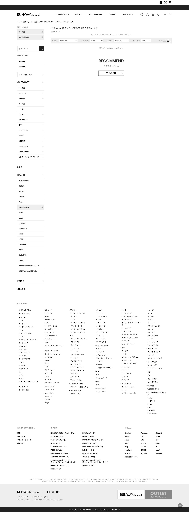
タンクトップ (23, 343)
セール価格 (22, 66)
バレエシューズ (152, 335)
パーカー (22, 330)
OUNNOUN (48, 396)
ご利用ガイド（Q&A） (40, 496)
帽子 (20, 125)
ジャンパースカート (51, 329)
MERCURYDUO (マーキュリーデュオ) (63, 433)
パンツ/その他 (101, 342)
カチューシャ (100, 355)
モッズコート (75, 348)
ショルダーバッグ (128, 344)
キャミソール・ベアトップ (28, 339)
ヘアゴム (99, 348)
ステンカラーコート (77, 354)
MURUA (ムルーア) (88, 433)
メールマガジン (153, 14)
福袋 (97, 381)
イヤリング (48, 373)
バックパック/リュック (130, 316)
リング (47, 367)
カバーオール (75, 377)
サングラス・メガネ (51, 351)
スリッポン (151, 332)
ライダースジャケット (77, 329)
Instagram (170, 2)
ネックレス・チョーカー (53, 354)
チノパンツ (100, 329)
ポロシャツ (23, 355)
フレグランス (126, 373)
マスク (21, 378)
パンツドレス (49, 332)
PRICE (20, 281)
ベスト (72, 319)
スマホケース (23, 369)
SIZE (19, 167)
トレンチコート (75, 358)
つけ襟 (47, 376)
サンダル (150, 316)
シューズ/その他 (153, 345)
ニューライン (49, 393)
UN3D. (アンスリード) (89, 453)
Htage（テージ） (56, 469)
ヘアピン (99, 361)
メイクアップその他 (129, 393)
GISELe (143, 443)
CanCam (128, 450)
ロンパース (48, 323)
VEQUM (47, 399)
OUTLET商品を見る (25, 74)
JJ (156, 446)
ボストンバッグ (127, 319)
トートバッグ (126, 313)
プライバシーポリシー (25, 499)
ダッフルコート (75, 345)
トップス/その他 (24, 359)
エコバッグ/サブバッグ (130, 337)
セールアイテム (24, 314)
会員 (147, 14)
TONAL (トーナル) (88, 457)
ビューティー (126, 367)
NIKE (149, 407)
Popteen (128, 433)
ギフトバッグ (100, 388)
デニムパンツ (100, 338)
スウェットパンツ (102, 332)
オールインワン (50, 319)
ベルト (47, 342)
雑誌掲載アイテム (131, 457)
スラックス (100, 335)
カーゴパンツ (100, 326)
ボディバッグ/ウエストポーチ (131, 324)
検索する (170, 14)
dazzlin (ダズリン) (57, 436)
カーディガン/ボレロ (26, 327)
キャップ (125, 351)
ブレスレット (49, 370)
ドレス (47, 316)
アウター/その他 (76, 380)
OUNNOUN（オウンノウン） (60, 465)
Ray (126, 446)
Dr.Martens (151, 410)
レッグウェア (49, 357)
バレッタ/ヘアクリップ (104, 358)
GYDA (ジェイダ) (56, 443)
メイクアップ (126, 383)
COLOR (21, 289)
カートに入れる (164, 14)
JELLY (127, 440)
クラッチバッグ (127, 331)
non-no (143, 446)
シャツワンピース (51, 326)
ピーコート (74, 351)
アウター (22, 98)
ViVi (142, 436)
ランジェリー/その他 (154, 358)
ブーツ (149, 313)
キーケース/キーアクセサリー (28, 382)
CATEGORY (61, 14)
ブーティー (151, 323)
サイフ (21, 375)
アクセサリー (23, 120)
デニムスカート (101, 316)
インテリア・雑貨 (76, 383)
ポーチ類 (22, 365)
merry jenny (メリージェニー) (92, 446)
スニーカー (151, 329)
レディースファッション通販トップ (29, 22)
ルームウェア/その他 (154, 368)
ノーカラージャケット (78, 323)
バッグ (21, 109)
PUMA (149, 404)
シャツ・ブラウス (25, 333)
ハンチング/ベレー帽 (129, 363)
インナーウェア (24, 352)
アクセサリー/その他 (52, 382)
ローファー (151, 338)
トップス (22, 88)
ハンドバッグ (126, 328)
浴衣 (149, 372)
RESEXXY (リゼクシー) (58, 446)
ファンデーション (128, 387)
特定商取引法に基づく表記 (44, 499)
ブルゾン (73, 316)
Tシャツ (21, 336)
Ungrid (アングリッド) (58, 440)
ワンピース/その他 (51, 335)
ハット (124, 354)
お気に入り (158, 14)
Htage (47, 402)
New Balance (152, 414)
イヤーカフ (48, 379)
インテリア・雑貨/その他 (79, 387)
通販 (18, 433)
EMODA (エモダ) (88, 436)
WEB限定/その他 (153, 389)
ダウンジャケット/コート (79, 338)
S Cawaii (159, 433)
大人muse (144, 433)
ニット (21, 320)
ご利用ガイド (141, 14)
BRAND (78, 14)
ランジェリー (23, 130)
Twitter (165, 2)
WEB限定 (22, 141)
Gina (157, 440)
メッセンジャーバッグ (129, 334)
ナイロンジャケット (77, 367)
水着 (97, 371)
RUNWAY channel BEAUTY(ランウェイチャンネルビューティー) (95, 461)
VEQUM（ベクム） (88, 465)
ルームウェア (152, 362)
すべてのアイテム (25, 310)
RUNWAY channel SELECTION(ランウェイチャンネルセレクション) (63, 461)
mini (126, 443)
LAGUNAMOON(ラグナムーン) (54, 22)
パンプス (150, 319)
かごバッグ (125, 341)
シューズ (22, 114)
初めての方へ (23, 496)
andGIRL (159, 453)
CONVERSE (151, 401)
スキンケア (125, 380)
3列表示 (164, 41)
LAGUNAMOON (24, 37)
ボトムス (70, 22)
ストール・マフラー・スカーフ (54, 346)
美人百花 (144, 453)
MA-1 (72, 335)
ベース (124, 390)
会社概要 (60, 499)
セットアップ (23, 146)
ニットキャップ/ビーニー (130, 357)
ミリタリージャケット (78, 332)
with (142, 440)
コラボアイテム (24, 151)
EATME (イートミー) (89, 450)
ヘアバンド (100, 352)
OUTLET (112, 14)
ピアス (47, 363)
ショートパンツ (101, 323)
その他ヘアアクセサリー (104, 368)
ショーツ (150, 355)
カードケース (23, 387)
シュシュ (99, 364)
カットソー (23, 324)
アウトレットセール (24, 440)
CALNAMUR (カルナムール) (60, 457)
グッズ (21, 136)
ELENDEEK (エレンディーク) (60, 453)
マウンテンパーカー (77, 370)
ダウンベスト (75, 342)
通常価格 (22, 61)
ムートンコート (75, 364)
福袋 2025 (20, 443)
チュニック (23, 346)
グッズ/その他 (24, 390)
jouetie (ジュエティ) (89, 443)
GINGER (143, 450)
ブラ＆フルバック (153, 352)
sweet (158, 450)
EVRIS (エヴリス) (56, 450)
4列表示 (168, 41)
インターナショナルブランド (29, 157)
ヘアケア (125, 370)
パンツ (98, 319)
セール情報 (21, 436)
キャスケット (126, 360)
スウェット (23, 349)
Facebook (160, 2)
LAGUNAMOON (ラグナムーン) (92, 440)
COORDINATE (95, 14)
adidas (149, 398)
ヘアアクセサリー (102, 345)
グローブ (48, 360)
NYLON (127, 453)
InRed (127, 436)
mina (158, 443)
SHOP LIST (128, 14)
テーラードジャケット (78, 313)
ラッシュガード (101, 378)
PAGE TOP (180, 505)
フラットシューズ (153, 326)
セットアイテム (152, 379)
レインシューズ (152, 342)
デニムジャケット (76, 326)
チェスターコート (76, 361)
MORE (158, 436)
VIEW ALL (111, 73)
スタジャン (74, 373)
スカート (99, 313)
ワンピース (22, 93)
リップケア (125, 377)
